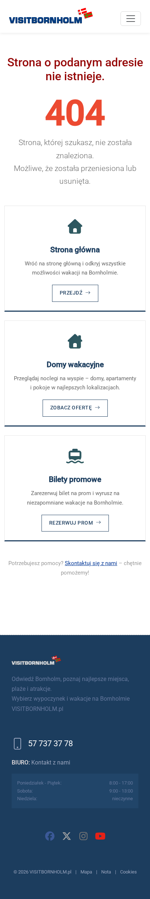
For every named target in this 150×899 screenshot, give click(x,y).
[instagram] (83, 836)
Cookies (128, 872)
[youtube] (100, 836)
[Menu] (131, 18)
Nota (106, 872)
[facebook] (50, 836)
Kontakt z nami (50, 762)
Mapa (86, 872)
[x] (66, 836)
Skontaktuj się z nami (91, 563)
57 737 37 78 (50, 743)
